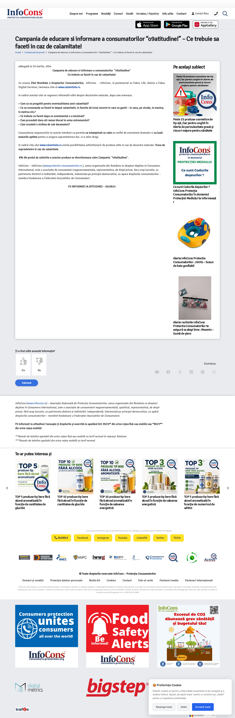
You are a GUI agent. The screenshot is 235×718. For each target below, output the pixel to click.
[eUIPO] (117, 557)
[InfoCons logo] (25, 13)
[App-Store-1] (176, 24)
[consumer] (24, 557)
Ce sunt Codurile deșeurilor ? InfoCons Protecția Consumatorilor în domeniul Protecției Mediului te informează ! (194, 194)
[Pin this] (202, 372)
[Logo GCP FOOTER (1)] (192, 557)
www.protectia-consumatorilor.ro (62, 165)
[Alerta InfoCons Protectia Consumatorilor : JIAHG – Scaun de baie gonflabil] (195, 234)
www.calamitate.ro (51, 145)
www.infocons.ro (36, 403)
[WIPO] (136, 557)
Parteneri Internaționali (199, 580)
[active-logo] (210, 557)
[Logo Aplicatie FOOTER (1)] (173, 557)
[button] (225, 13)
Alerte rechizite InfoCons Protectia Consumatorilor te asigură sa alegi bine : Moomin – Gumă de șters (193, 327)
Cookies (111, 580)
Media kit (94, 580)
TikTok (177, 538)
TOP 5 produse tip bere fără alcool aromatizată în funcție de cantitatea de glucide (32, 502)
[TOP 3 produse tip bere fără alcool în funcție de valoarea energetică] (160, 476)
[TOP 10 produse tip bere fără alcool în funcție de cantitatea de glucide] (75, 476)
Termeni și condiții (33, 580)
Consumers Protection (74, 531)
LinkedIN (142, 538)
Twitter (160, 538)
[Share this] (168, 372)
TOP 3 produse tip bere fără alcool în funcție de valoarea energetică (159, 500)
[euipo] (99, 557)
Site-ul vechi (145, 580)
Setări (184, 707)
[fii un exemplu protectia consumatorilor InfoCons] (188, 636)
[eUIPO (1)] (154, 557)
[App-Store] (148, 24)
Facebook (82, 538)
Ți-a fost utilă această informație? (35, 351)
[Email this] (157, 372)
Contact (127, 580)
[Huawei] (205, 24)
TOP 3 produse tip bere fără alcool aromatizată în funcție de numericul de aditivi (201, 502)
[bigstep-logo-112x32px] (117, 687)
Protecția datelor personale (66, 580)
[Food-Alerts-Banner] (117, 636)
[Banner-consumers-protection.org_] (46, 636)
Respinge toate (164, 707)
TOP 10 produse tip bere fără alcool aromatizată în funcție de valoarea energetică (116, 502)
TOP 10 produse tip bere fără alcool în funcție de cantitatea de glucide (72, 500)
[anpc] (80, 557)
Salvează (26, 382)
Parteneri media (169, 580)
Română (198, 715)
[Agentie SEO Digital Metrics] (46, 687)
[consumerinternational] (43, 557)
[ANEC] (61, 557)
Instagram (103, 538)
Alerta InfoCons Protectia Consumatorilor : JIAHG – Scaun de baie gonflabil (193, 262)
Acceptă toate (202, 707)
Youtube (122, 538)
